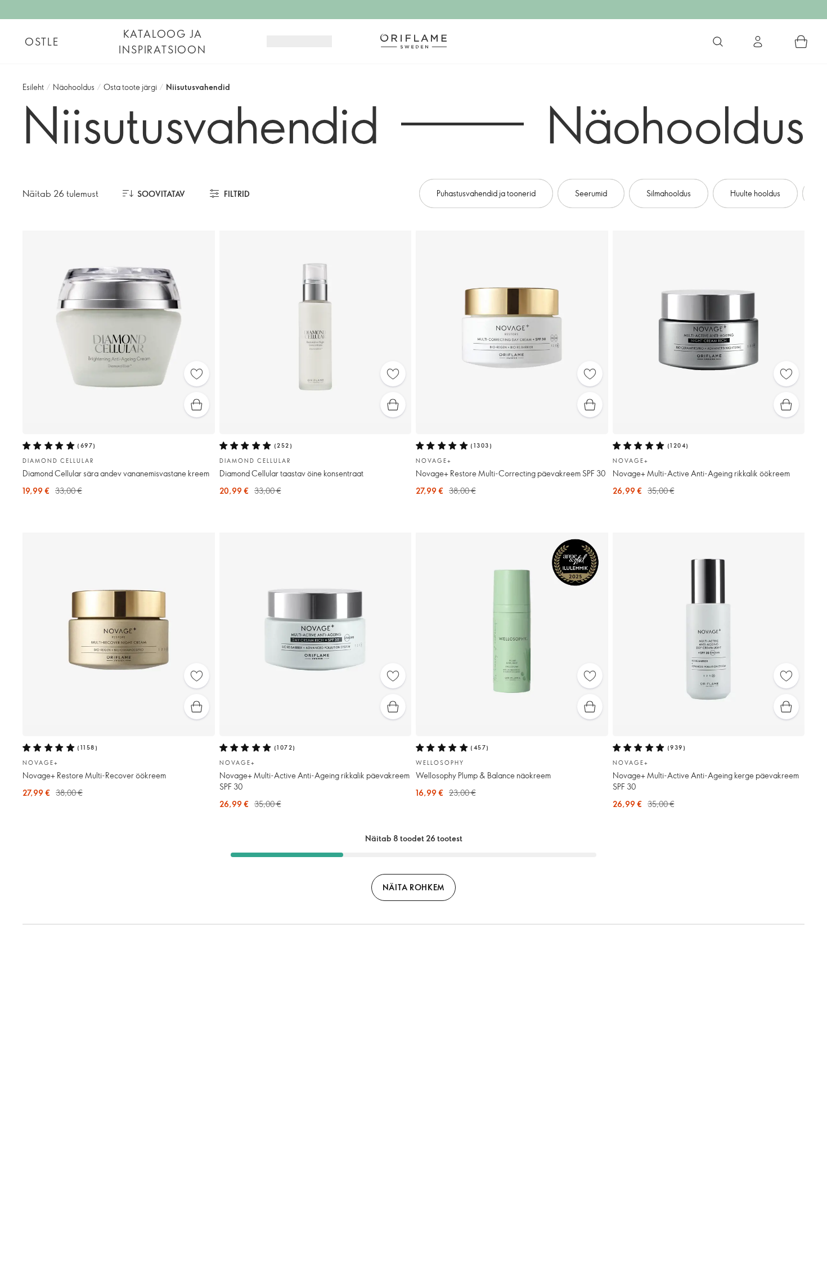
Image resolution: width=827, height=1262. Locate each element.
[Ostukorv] (801, 41)
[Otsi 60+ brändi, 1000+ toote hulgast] (717, 41)
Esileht (33, 87)
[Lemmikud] (196, 373)
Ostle (42, 41)
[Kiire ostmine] (196, 404)
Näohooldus (74, 87)
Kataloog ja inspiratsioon (162, 41)
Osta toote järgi (130, 87)
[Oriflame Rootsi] (413, 41)
